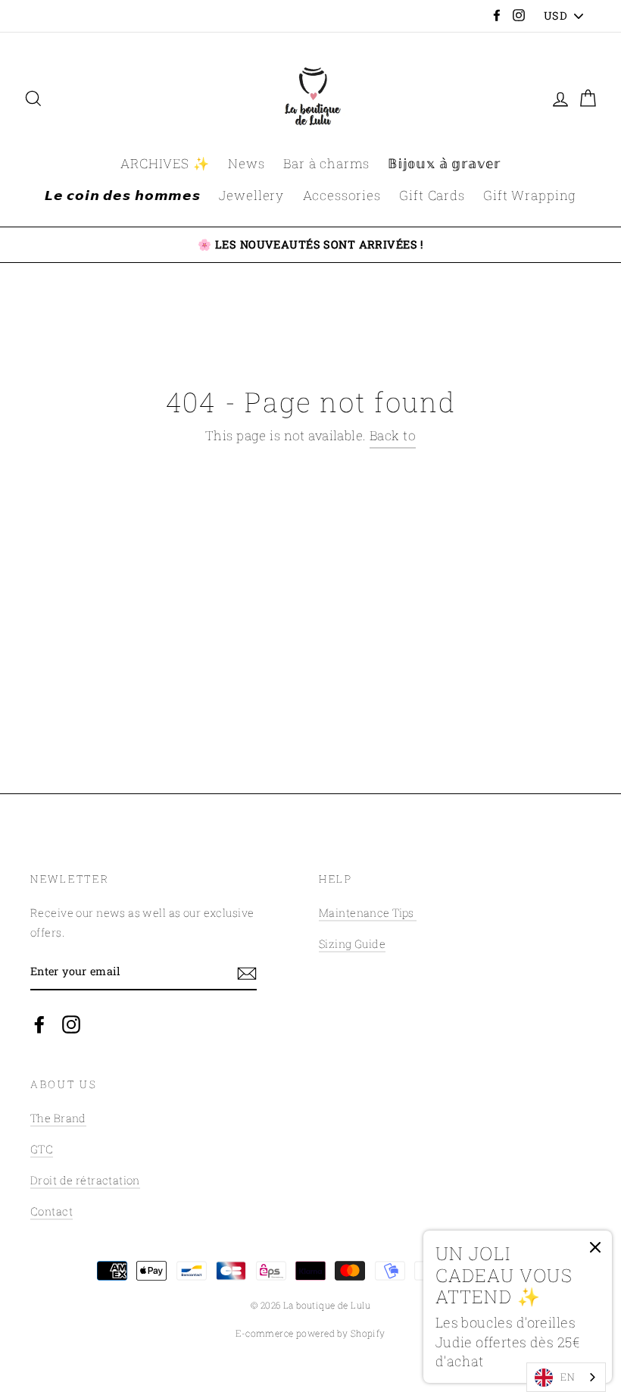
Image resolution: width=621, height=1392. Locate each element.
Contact (51, 1211)
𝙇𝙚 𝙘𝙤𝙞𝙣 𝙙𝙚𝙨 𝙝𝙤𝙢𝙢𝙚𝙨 (123, 195)
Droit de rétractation (85, 1180)
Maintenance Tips (368, 913)
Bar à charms (326, 163)
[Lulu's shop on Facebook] (39, 1023)
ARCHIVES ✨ (165, 163)
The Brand (58, 1118)
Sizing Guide (352, 944)
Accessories (342, 195)
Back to (393, 435)
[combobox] (566, 1377)
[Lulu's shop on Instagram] (71, 1023)
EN (567, 1377)
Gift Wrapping (529, 195)
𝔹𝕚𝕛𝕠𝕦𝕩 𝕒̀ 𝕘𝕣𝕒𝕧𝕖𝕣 (444, 163)
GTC (41, 1149)
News (246, 163)
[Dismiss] (595, 1251)
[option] (310, 245)
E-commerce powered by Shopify (310, 1333)
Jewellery (251, 195)
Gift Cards (432, 195)
